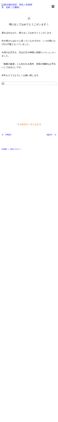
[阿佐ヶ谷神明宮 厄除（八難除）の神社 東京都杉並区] (17, 6)
